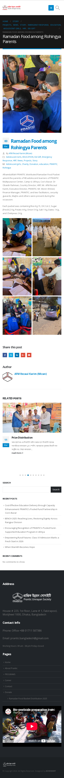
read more (17, 453)
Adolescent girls (13, 164)
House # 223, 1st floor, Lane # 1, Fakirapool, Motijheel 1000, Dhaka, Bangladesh (30, 612)
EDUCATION (27, 157)
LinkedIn (17, 355)
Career (8, 680)
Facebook (5, 355)
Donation (34, 164)
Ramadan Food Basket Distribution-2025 (28, 698)
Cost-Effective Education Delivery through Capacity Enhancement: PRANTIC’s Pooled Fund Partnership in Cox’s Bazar (31, 509)
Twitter (11, 355)
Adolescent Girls (13, 157)
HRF (15, 160)
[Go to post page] (32, 418)
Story (34, 160)
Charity (25, 164)
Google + (23, 355)
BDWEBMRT (51, 771)
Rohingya (7, 167)
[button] (51, 8)
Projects (28, 160)
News (20, 160)
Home (8, 662)
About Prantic (11, 668)
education (44, 164)
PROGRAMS (10, 674)
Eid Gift (37, 157)
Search (7, 482)
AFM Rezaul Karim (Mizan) (20, 153)
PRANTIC (53, 164)
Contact (8, 686)
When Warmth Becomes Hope (20, 547)
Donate (8, 692)
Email (29, 355)
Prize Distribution (22, 437)
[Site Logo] (12, 8)
